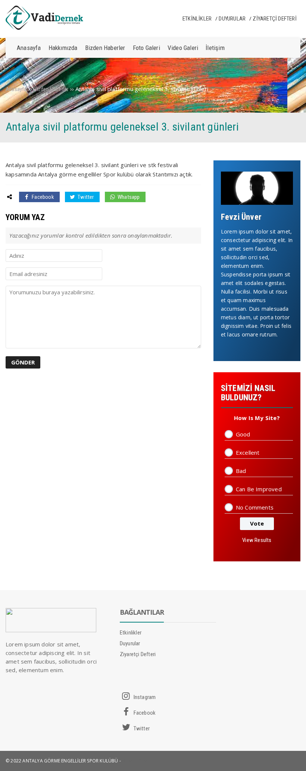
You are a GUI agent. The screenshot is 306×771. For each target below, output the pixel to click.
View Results (256, 540)
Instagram (144, 697)
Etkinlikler (197, 18)
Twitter (85, 197)
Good (243, 434)
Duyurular (232, 18)
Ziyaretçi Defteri (274, 18)
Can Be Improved (259, 489)
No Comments (255, 507)
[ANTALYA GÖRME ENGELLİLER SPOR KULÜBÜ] (51, 28)
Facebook (42, 197)
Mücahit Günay (136, 761)
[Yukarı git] (292, 757)
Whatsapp (128, 197)
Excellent (248, 452)
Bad (241, 470)
